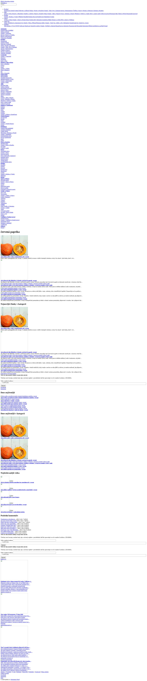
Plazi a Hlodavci (5, 70)
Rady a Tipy (4, 61)
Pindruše (3, 623)
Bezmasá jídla (114, 13)
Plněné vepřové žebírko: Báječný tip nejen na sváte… (15, 653)
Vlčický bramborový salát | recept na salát (12, 620)
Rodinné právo (5, 157)
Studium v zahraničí (6, 223)
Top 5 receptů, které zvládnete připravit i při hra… (15, 647)
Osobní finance (5, 116)
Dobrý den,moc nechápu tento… (9, 522)
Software (22, 26)
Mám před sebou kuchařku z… (9, 528)
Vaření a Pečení (122, 13)
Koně (2, 67)
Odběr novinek (5, 673)
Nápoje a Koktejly (39, 13)
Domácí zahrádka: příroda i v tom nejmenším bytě (14, 589)
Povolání (3, 146)
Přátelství (21, 17)
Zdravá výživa (8, 13)
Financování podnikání (7, 128)
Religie (3, 108)
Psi (1, 71)
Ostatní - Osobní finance (7, 123)
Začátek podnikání (6, 130)
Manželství (47, 17)
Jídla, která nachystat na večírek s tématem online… (14, 662)
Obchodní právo (5, 151)
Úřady (2, 140)
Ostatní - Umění (5, 208)
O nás (13, 672)
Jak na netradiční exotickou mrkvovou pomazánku (14, 664)
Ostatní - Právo (5, 152)
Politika (3, 113)
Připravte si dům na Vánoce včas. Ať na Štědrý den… (15, 583)
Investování (4, 117)
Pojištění (3, 122)
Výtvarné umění (5, 211)
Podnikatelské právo (6, 136)
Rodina (6, 15)
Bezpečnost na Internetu (62, 26)
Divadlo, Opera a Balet (7, 212)
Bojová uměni (4, 188)
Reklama (18, 672)
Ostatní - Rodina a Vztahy (11, 17)
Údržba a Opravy (78, 10)
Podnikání (4, 126)
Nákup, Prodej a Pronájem (37, 10)
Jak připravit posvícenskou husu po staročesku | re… (15, 656)
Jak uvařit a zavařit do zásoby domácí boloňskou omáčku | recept (19, 397)
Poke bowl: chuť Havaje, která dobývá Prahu (13, 617)
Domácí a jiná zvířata (7, 62)
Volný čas (6, 21)
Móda (50, 20)
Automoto (3, 29)
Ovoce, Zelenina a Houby (67, 13)
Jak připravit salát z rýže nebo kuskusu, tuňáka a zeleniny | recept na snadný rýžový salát (26, 285)
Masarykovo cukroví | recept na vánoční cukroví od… (15, 622)
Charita (3, 111)
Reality (3, 119)
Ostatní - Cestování (6, 56)
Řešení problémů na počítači (96, 26)
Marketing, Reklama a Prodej (8, 133)
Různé (2, 177)
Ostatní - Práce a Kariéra (7, 145)
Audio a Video (5, 82)
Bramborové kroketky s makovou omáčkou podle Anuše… (16, 652)
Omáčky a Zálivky (29, 13)
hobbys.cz (3, 559)
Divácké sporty (5, 180)
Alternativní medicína (42, 20)
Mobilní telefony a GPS (7, 79)
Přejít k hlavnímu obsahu (7, 1)
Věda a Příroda (32, 23)
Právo (2, 149)
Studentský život (5, 221)
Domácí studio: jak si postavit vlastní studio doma (14, 590)
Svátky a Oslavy (5, 191)
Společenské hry (74, 23)
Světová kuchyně (105, 13)
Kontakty (8, 672)
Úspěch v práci (5, 148)
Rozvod (35, 17)
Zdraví (6, 18)
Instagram (3, 389)
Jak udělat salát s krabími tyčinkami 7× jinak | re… (14, 665)
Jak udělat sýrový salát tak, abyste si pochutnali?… (14, 670)
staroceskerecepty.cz (6, 625)
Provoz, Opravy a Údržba (8, 35)
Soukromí (37, 672)
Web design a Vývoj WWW (12, 26)
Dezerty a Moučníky (18, 13)
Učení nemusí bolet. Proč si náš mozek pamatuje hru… (15, 584)
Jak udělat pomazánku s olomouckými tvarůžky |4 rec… (16, 669)
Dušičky (3, 201)
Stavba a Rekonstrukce (66, 10)
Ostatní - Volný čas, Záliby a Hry (54, 23)
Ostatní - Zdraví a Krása (19, 20)
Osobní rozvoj (4, 218)
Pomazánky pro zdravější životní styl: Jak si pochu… (16, 661)
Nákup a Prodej (5, 32)
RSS (2, 678)
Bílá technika (4, 76)
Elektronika (4, 74)
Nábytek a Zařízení (24, 10)
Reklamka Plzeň (15, 679)
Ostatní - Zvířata (5, 68)
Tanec (2, 209)
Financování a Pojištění (7, 30)
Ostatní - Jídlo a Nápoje (53, 13)
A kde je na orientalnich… (8, 533)
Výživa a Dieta (8, 20)
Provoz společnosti (6, 137)
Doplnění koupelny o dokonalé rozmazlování (13, 586)
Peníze (2, 125)
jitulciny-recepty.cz (6, 592)
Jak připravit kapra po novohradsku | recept (14, 504)
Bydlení (6, 9)
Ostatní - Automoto (6, 33)
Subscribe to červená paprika (8, 373)
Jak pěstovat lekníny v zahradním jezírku (13, 512)
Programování (73, 26)
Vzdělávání (4, 224)
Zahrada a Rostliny (98, 10)
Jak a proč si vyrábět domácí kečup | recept (13, 407)
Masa (45, 13)
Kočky (2, 65)
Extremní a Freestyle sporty (8, 189)
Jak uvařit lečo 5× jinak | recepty (10, 400)
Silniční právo (4, 159)
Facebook (3, 387)
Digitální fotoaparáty (6, 78)
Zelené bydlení (15, 10)
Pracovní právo (5, 154)
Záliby (43, 23)
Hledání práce (4, 143)
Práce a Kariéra (5, 142)
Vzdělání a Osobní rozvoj (8, 217)
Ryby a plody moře (95, 13)
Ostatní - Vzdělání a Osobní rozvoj (10, 220)
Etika (2, 110)
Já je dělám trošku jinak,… (8, 531)
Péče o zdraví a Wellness (67, 20)
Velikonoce (4, 203)
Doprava (3, 58)
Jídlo (5, 12)
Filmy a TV (4, 214)
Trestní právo (4, 160)
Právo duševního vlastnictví (8, 156)
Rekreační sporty (5, 186)
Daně (2, 120)
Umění (3, 204)
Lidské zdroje (4, 131)
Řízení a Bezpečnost (6, 36)
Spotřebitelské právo (6, 162)
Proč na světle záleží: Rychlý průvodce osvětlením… (15, 587)
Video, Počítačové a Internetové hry (14, 23)
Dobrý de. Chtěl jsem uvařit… (9, 527)
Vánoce (3, 200)
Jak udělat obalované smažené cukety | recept (14, 404)
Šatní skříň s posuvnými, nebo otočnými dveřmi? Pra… (15, 616)
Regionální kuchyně (132, 13)
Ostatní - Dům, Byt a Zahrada (52, 10)
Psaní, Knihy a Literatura (7, 206)
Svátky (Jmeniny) (5, 197)
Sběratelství (66, 23)
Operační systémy (35, 26)
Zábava (3, 226)
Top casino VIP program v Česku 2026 (12, 614)
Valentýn (3, 198)
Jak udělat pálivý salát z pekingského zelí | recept (15, 256)
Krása (27, 20)
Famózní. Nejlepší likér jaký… (9, 525)
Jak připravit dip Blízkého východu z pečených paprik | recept (19, 280)
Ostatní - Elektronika (6, 81)
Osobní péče (32, 20)
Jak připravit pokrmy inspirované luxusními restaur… (15, 619)
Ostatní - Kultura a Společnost (9, 114)
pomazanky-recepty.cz (7, 658)
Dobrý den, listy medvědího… (9, 523)
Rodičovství (40, 17)
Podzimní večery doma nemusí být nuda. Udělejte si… (16, 581)
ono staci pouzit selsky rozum (9, 520)
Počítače (6, 24)
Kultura (3, 107)
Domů (2, 227)
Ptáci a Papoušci (5, 73)
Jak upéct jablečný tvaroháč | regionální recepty (13, 650)
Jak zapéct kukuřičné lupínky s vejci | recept (13, 289)
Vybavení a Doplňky (6, 38)
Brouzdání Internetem (83, 26)
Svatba (52, 17)
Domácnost (7, 10)
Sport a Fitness (5, 178)
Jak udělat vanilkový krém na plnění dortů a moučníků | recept (19, 490)
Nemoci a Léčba (56, 20)
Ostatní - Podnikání (6, 134)
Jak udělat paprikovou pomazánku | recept (13, 294)
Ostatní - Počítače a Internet (48, 26)
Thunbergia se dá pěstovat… (8, 519)
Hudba (2, 215)
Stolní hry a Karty (84, 23)
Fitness (2, 183)
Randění (26, 17)
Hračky (26, 23)
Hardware (27, 26)
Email (105, 26)
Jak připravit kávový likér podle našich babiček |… (14, 655)
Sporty (2, 185)
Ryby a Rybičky (5, 64)
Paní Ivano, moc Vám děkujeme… (10, 530)
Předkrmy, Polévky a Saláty (82, 13)
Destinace (3, 59)
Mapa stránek (44, 672)
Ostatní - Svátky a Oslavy (7, 195)
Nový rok (3, 192)
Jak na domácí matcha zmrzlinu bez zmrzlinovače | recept (17, 482)
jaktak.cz (3, 672)
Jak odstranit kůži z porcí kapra (10, 497)
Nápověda (25, 672)
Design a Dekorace (88, 10)
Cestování (3, 55)
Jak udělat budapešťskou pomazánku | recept (14, 299)
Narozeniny (4, 194)
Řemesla (38, 23)
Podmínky (31, 672)
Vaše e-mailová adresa (7, 381)
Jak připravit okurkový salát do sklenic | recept (14, 410)
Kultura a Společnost (7, 105)
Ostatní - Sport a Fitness (7, 182)
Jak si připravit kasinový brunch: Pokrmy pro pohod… (15, 649)
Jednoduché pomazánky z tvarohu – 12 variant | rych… (15, 667)
